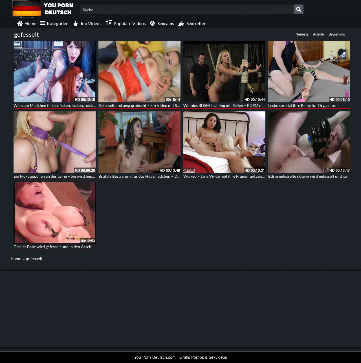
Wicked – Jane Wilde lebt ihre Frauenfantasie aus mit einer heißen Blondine (249, 176)
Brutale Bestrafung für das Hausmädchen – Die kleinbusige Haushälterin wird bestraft (173, 176)
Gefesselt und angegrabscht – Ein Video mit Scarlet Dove (147, 105)
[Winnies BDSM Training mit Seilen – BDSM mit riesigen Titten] (224, 71)
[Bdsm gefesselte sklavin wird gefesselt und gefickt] (309, 142)
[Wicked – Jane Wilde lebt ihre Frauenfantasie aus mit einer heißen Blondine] (224, 142)
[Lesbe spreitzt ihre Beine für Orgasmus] (309, 71)
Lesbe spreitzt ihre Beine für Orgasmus (302, 105)
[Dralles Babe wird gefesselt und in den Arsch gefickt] (55, 213)
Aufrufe (318, 34)
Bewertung (337, 34)
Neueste (302, 34)
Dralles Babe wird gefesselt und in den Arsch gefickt (59, 246)
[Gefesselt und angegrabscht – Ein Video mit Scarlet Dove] (139, 71)
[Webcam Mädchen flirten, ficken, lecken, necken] (55, 71)
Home (16, 258)
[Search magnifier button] (298, 9)
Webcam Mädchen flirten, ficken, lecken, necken (55, 105)
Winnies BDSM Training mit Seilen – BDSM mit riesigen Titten (237, 105)
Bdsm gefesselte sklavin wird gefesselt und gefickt (311, 176)
